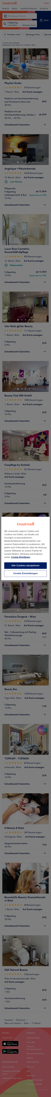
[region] (25, 548)
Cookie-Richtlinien (20, 557)
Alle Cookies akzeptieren (25, 565)
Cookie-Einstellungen (25, 573)
